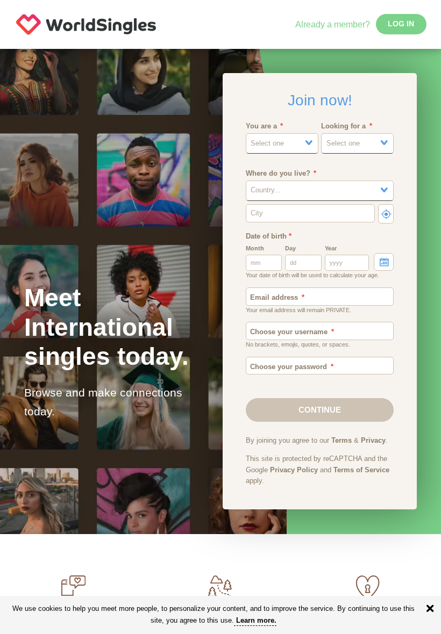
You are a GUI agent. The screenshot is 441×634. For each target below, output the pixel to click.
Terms (341, 440)
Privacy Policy (294, 470)
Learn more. (256, 620)
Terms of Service (361, 470)
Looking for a (343, 126)
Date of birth (268, 236)
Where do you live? (278, 173)
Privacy (373, 440)
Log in (401, 23)
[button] (282, 143)
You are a (261, 126)
